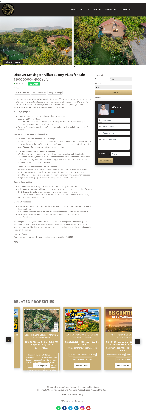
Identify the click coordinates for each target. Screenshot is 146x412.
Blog (81, 394)
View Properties (27, 366)
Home (74, 9)
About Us (84, 9)
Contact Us (126, 9)
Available (19, 83)
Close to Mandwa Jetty (102, 355)
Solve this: (101, 154)
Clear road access (109, 359)
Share (35, 84)
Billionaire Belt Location (68, 359)
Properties (110, 9)
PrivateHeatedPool (22, 93)
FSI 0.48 (57, 355)
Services (97, 9)
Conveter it (113, 93)
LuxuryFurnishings (55, 93)
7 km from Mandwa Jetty (72, 355)
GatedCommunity (39, 93)
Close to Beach (118, 355)
